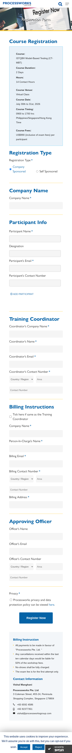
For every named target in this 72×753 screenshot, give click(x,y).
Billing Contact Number (24, 471)
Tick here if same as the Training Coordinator (32, 416)
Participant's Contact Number (27, 275)
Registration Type (21, 160)
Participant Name (21, 231)
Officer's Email (18, 544)
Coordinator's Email (22, 356)
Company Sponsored (19, 168)
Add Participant (22, 294)
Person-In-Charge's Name (26, 441)
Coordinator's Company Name (29, 326)
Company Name (20, 198)
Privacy (14, 593)
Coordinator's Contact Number (29, 371)
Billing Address (19, 497)
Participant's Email (21, 260)
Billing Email (17, 456)
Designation (16, 246)
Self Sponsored (48, 171)
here (51, 604)
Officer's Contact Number (25, 559)
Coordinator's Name (23, 341)
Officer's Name (18, 529)
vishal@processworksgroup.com (34, 713)
